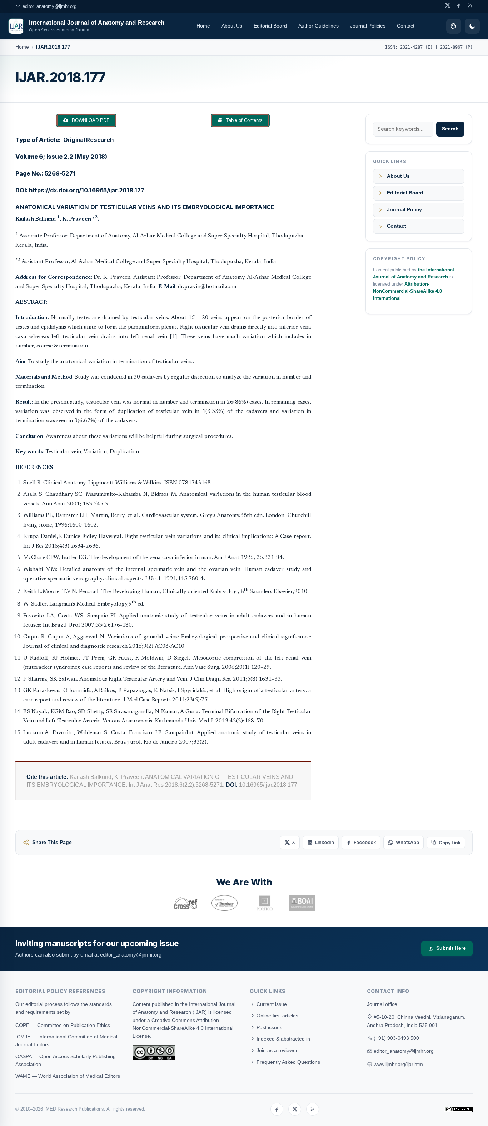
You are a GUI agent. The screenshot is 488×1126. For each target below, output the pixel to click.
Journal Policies (367, 26)
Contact (405, 26)
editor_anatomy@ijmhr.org (49, 6)
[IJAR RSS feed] (470, 5)
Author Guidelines (318, 26)
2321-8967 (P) (456, 47)
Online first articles (276, 1015)
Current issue (271, 1004)
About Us (231, 26)
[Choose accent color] (453, 26)
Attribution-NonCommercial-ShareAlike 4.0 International (407, 291)
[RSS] (312, 1109)
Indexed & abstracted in (282, 1039)
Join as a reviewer (276, 1050)
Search (450, 129)
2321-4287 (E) (416, 47)
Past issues (268, 1027)
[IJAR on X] (447, 5)
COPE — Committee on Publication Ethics (62, 1025)
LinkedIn (324, 842)
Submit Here (451, 948)
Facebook (365, 842)
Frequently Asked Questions (287, 1062)
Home (203, 26)
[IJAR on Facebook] (458, 5)
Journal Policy (404, 209)
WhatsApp (407, 842)
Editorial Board (270, 26)
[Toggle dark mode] (472, 26)
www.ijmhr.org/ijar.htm (398, 1064)
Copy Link (449, 842)
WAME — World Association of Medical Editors (67, 1076)
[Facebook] (276, 1109)
